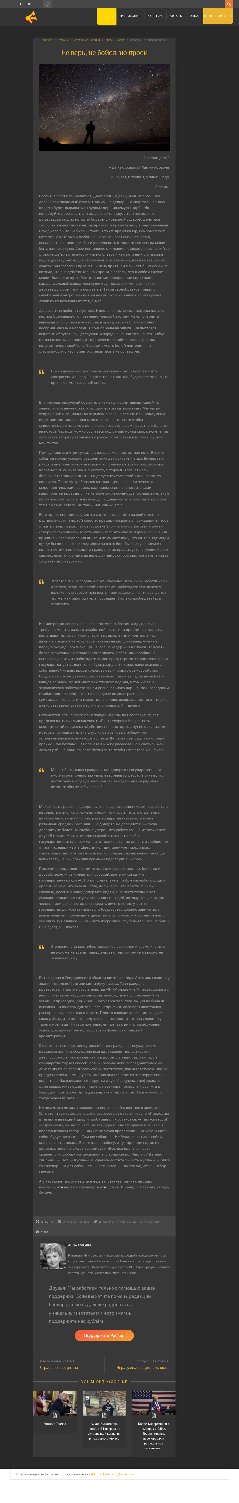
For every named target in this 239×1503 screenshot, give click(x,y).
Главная (107, 17)
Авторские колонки (87, 39)
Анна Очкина (79, 1245)
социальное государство (143, 1221)
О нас (195, 15)
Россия (121, 1221)
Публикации (130, 15)
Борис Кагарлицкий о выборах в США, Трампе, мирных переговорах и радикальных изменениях (154, 1436)
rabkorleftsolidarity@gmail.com (112, 1474)
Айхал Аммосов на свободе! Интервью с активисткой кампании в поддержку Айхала (104, 1431)
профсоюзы (107, 1221)
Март (120, 39)
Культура (155, 15)
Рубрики (63, 39)
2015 (108, 39)
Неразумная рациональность (142, 1367)
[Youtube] (21, 4)
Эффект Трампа (55, 1424)
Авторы (176, 15)
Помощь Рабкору (218, 16)
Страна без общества (59, 1367)
